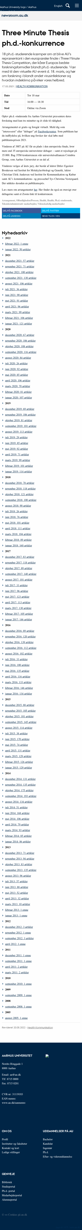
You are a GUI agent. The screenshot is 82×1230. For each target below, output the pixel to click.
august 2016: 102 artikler (18, 653)
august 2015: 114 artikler (18, 727)
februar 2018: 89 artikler (18, 540)
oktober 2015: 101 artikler (19, 716)
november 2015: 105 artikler (20, 710)
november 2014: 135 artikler (20, 784)
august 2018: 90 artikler (18, 505)
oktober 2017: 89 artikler (18, 568)
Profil (5, 1139)
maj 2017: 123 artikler (17, 596)
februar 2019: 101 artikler (19, 466)
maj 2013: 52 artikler (16, 892)
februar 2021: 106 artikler (19, 318)
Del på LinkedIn (11, 215)
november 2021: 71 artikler (19, 266)
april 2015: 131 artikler (17, 750)
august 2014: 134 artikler (18, 801)
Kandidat (48, 1143)
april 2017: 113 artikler (17, 602)
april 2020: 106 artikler (17, 380)
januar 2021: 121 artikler (18, 323)
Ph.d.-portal (8, 1191)
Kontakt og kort (10, 1148)
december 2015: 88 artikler (19, 705)
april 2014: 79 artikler (17, 824)
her (35, 189)
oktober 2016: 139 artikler (19, 642)
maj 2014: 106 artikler (17, 819)
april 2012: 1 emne (15, 944)
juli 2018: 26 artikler (16, 511)
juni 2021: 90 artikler (16, 295)
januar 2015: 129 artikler (18, 767)
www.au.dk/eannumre (13, 1102)
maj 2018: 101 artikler (17, 522)
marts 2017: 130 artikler (18, 608)
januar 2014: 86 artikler (18, 841)
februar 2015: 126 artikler (19, 762)
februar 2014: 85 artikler (18, 836)
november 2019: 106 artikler (20, 414)
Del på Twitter (50, 210)
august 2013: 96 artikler (18, 875)
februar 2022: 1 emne (16, 243)
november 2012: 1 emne (18, 932)
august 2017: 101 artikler (18, 579)
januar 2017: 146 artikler (18, 619)
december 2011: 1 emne (18, 955)
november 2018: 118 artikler (20, 488)
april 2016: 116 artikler (17, 676)
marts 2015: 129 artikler (18, 756)
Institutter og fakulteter (14, 1143)
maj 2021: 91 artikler (16, 300)
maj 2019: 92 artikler (16, 448)
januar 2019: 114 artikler (18, 471)
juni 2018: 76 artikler (16, 517)
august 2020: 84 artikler (18, 357)
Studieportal (8, 1186)
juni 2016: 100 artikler (17, 665)
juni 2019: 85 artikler (16, 443)
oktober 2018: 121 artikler (19, 494)
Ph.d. (46, 1152)
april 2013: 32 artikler (17, 898)
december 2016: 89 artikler (19, 631)
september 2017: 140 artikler (20, 574)
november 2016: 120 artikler (20, 636)
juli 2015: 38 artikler (16, 733)
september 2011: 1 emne (18, 961)
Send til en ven (51, 215)
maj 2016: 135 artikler (17, 671)
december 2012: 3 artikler (19, 927)
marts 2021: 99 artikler (17, 312)
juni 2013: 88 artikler (16, 887)
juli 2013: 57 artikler (16, 881)
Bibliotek (7, 1182)
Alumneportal (9, 1199)
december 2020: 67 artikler (19, 335)
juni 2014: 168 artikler (17, 813)
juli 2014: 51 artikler (16, 807)
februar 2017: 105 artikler (19, 613)
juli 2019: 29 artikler (16, 437)
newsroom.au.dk (15, 15)
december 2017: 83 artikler (19, 557)
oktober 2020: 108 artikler (19, 346)
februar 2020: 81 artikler (18, 392)
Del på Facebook (12, 210)
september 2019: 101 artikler (20, 426)
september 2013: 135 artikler (20, 870)
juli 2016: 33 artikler (16, 659)
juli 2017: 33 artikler (16, 585)
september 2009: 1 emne (18, 995)
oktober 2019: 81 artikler (18, 420)
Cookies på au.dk (17, 1214)
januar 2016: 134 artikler (18, 693)
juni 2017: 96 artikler (16, 591)
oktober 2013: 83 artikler (18, 864)
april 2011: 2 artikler (16, 966)
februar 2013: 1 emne (16, 910)
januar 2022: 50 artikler (18, 249)
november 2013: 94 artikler (19, 858)
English (58, 5)
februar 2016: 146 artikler (19, 688)
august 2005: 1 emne (16, 1018)
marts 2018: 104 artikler (18, 534)
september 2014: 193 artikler (20, 796)
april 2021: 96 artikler (17, 306)
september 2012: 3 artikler (19, 938)
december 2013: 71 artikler (19, 853)
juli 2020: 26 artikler (16, 363)
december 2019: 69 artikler (19, 409)
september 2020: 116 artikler (20, 352)
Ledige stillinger (11, 1152)
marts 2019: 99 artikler (17, 460)
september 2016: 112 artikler (20, 648)
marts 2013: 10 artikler (17, 904)
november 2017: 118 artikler (20, 562)
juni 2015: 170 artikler (17, 739)
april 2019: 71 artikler (17, 454)
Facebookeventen (47, 131)
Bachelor (48, 1139)
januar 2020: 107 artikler (18, 397)
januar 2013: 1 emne (16, 915)
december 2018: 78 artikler (19, 483)
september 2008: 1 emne (18, 1006)
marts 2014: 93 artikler (17, 830)
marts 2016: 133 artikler (18, 682)
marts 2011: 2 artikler (17, 972)
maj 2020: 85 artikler (16, 374)
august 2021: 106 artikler (18, 283)
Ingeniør (47, 1148)
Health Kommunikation (31, 86)
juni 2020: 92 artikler (16, 369)
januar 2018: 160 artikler (18, 545)
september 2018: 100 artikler (20, 500)
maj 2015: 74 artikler (16, 745)
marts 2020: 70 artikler (17, 386)
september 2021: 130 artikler (20, 278)
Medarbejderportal (12, 1195)
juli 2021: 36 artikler (16, 289)
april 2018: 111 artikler (17, 528)
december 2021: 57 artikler (19, 261)
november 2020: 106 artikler (20, 340)
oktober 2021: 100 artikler (19, 272)
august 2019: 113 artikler (18, 431)
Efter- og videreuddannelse (57, 1156)
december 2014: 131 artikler (20, 779)
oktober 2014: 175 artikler (19, 790)
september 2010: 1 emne (18, 984)
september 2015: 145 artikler (20, 722)
